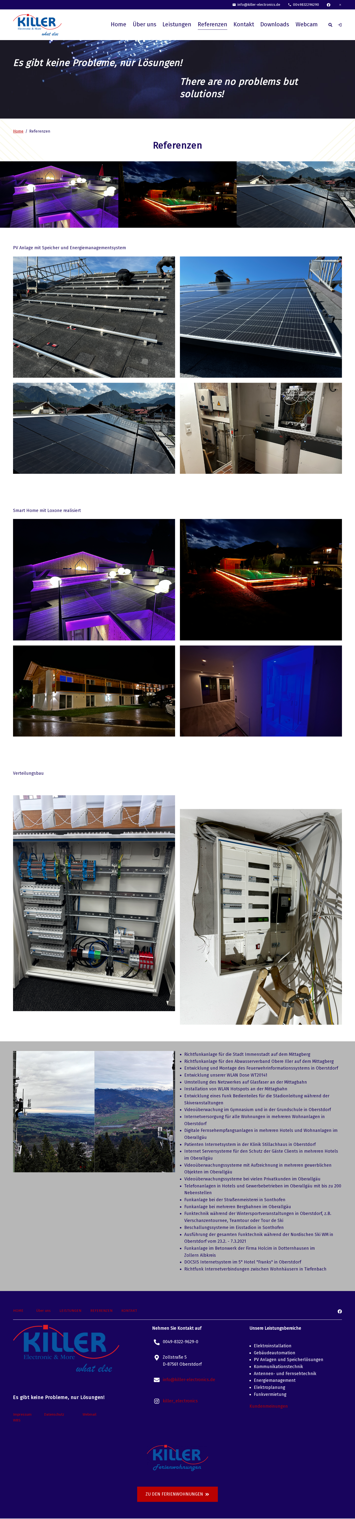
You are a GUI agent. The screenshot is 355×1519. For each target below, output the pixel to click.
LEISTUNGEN (70, 1310)
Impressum (22, 1414)
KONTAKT (129, 1310)
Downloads (274, 24)
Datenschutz (54, 1414)
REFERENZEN (101, 1310)
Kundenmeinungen (268, 1406)
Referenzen (212, 24)
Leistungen (177, 24)
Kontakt (244, 24)
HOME (18, 1310)
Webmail (89, 1414)
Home (118, 24)
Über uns (144, 24)
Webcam (307, 24)
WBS (17, 1420)
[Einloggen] (340, 25)
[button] (73, 1167)
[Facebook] (328, 4)
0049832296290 (306, 4)
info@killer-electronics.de (258, 4)
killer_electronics (180, 1401)
